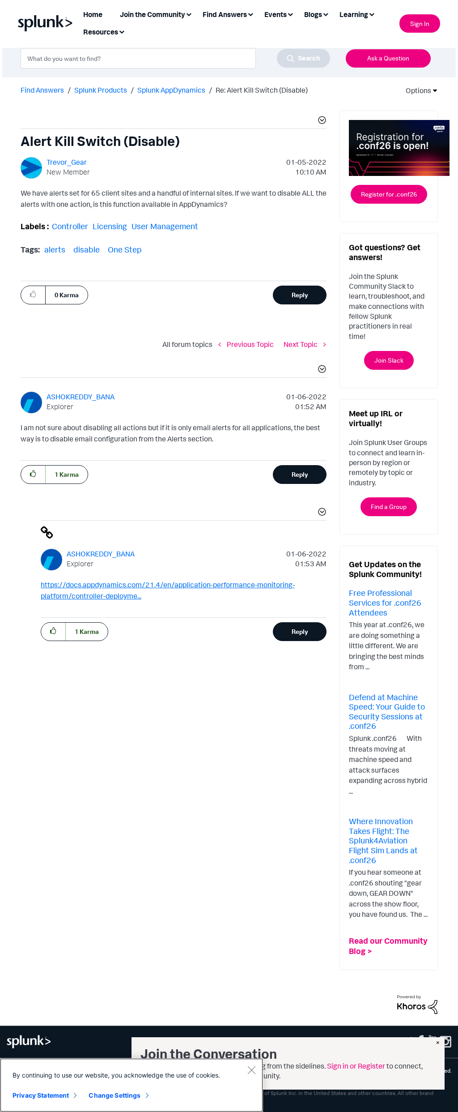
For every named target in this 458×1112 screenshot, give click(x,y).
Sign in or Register (356, 1065)
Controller (70, 226)
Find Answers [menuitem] (225, 14)
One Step (125, 249)
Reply (300, 295)
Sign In (419, 23)
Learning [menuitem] (353, 14)
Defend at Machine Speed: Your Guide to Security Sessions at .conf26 (387, 711)
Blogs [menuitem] (313, 14)
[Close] (251, 1069)
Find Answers (42, 90)
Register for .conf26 (389, 194)
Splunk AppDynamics (171, 90)
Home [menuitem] (92, 14)
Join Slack (388, 360)
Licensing (110, 226)
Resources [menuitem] (100, 31)
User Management (164, 226)
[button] (321, 121)
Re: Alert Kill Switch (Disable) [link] (262, 90)
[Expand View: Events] (290, 13)
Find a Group (389, 506)
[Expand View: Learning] (371, 13)
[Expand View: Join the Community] (188, 13)
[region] (131, 1085)
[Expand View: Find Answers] (250, 13)
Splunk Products (100, 90)
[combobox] (175, 58)
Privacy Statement (41, 1095)
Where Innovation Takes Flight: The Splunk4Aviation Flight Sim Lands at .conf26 (383, 840)
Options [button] (415, 90)
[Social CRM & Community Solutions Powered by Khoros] (417, 1003)
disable (86, 249)
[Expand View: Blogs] (325, 13)
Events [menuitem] (275, 14)
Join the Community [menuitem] (152, 14)
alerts (54, 249)
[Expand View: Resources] (121, 31)
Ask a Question (388, 58)
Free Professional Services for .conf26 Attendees (385, 602)
